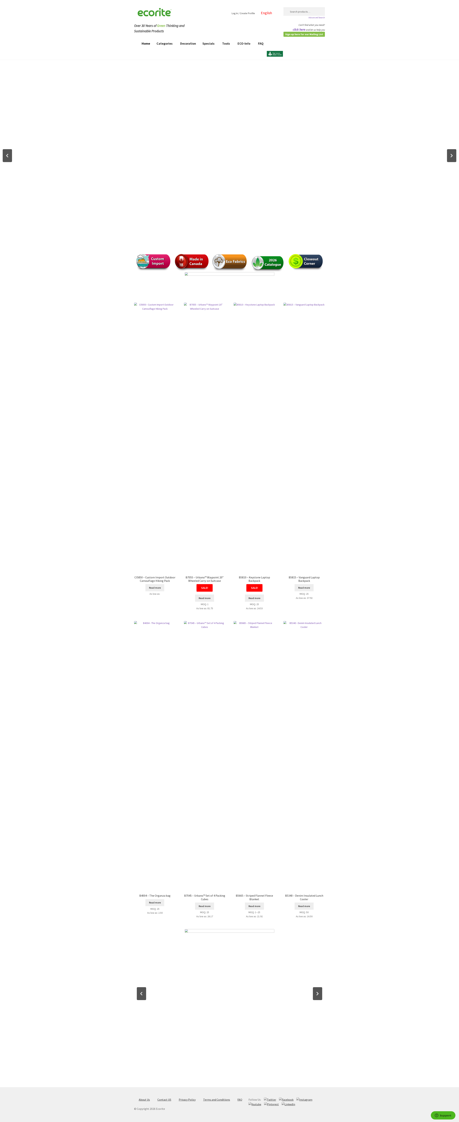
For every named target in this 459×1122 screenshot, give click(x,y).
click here (299, 29)
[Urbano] (275, 46)
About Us (144, 1099)
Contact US (164, 1099)
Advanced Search (317, 17)
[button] (7, 155)
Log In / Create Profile (243, 13)
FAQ (239, 1099)
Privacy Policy (187, 1099)
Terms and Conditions (216, 1099)
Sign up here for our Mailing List (304, 34)
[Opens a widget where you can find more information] (443, 1115)
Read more (155, 587)
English (266, 13)
